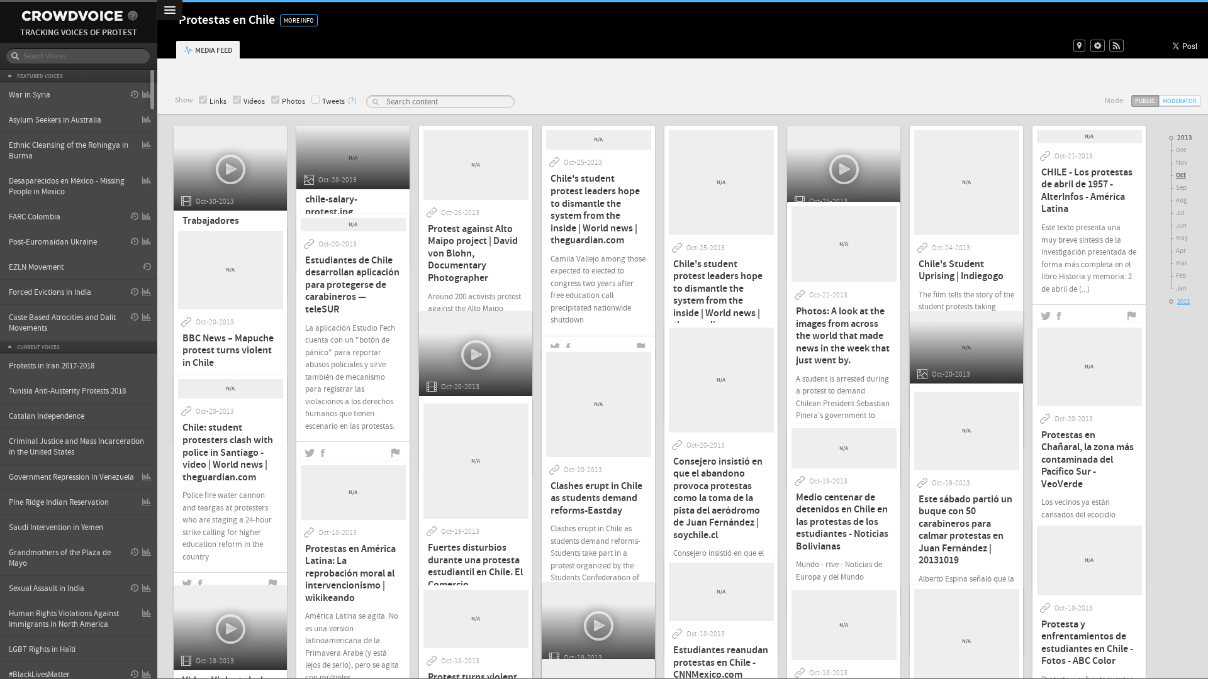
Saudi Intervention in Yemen (56, 527)
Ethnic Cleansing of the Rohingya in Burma (68, 150)
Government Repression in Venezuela (71, 477)
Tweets (333, 101)
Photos (293, 101)
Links (218, 101)
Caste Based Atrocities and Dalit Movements (62, 322)
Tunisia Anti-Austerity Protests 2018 (67, 391)
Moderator (1180, 101)
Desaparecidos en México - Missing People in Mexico (67, 186)
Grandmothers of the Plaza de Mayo (60, 558)
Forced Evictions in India (50, 292)
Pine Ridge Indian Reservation (59, 502)
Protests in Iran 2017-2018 (51, 366)
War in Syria (29, 95)
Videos (254, 101)
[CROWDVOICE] (72, 16)
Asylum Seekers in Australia (55, 120)
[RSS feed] (1116, 46)
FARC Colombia (34, 217)
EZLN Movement (36, 267)
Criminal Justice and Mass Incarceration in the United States (76, 446)
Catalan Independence (46, 416)
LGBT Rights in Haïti (42, 649)
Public (1145, 101)
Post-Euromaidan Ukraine (53, 242)
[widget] (1097, 46)
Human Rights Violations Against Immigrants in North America (64, 619)
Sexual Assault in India (46, 588)
